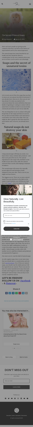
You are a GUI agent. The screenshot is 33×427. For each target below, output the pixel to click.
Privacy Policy (14, 223)
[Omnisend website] (16, 238)
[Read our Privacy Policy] (28, 224)
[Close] (30, 187)
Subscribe (16, 228)
